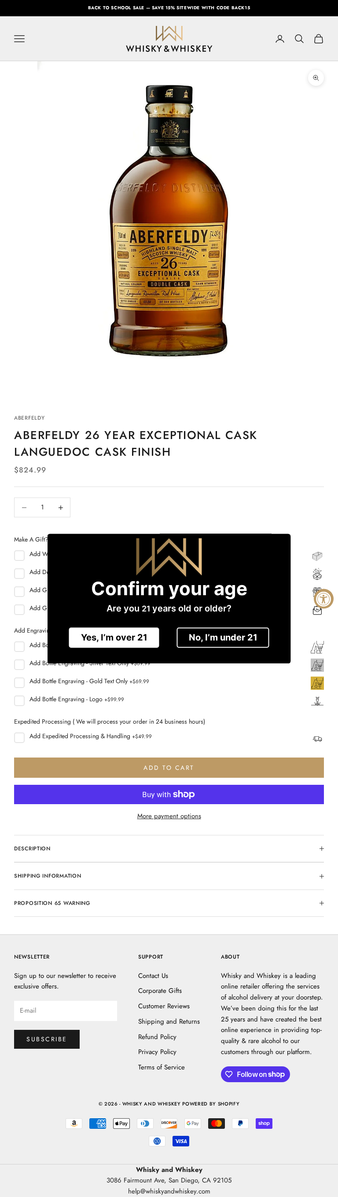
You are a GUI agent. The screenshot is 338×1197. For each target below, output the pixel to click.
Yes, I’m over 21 (114, 637)
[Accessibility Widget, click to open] (324, 598)
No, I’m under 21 (223, 637)
